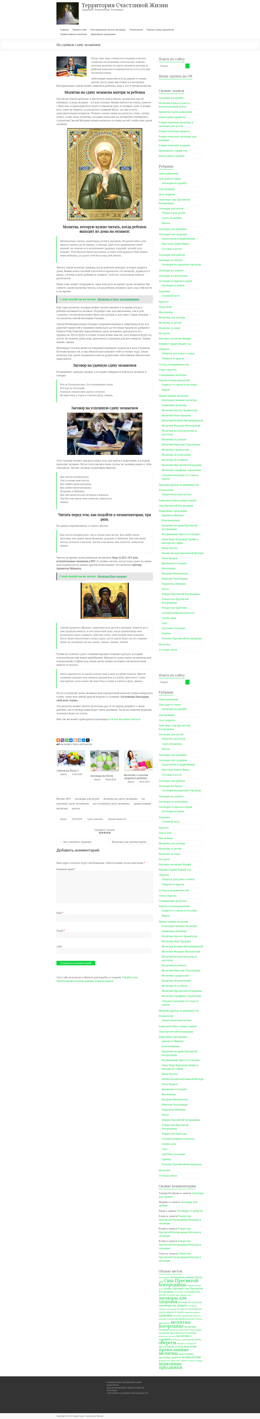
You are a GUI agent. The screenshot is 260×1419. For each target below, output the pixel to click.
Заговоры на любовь (182, 1277)
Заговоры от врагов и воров (175, 281)
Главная (64, 30)
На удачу (164, 333)
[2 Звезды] (102, 832)
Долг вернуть (167, 194)
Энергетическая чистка (176, 494)
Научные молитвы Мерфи (175, 338)
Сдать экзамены (95, 819)
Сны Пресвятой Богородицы (176, 505)
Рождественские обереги (174, 131)
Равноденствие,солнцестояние (178, 500)
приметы (176, 1357)
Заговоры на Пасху (101, 775)
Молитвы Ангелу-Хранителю (179, 410)
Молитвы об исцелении (176, 454)
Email (60, 930)
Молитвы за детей (170, 322)
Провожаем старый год (173, 150)
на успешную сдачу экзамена (111, 803)
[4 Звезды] (107, 832)
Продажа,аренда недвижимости (179, 484)
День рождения (168, 173)
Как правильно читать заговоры (108, 30)
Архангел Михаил (173, 515)
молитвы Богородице (175, 1324)
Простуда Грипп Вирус (176, 243)
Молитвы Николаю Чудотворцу (181, 444)
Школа (166, 223)
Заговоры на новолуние (173, 275)
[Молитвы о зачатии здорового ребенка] (138, 751)
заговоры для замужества (178, 1295)
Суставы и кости (172, 248)
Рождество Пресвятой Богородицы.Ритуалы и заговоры (180, 1219)
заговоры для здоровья (172, 1299)
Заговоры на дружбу (171, 97)
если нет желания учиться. (124, 719)
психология (191, 1357)
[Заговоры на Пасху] (104, 751)
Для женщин (167, 189)
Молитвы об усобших (175, 459)
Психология (136, 30)
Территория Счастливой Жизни (125, 5)
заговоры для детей (87, 798)
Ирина (63, 774)
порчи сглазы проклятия (181, 1346)
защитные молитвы (192, 1312)
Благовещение (171, 520)
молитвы (180, 1318)
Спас (164, 623)
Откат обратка (167, 369)
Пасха (165, 588)
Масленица (166, 312)
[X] (88, 740)
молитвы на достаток (167, 1336)
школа (76, 808)
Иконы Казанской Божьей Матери (183, 553)
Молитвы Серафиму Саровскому (181, 470)
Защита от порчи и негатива (179, 384)
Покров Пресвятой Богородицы (181, 594)
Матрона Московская (175, 573)
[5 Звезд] (109, 832)
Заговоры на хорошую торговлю (181, 264)
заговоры (178, 1292)
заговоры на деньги (173, 1305)
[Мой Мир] (83, 740)
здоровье (166, 1315)
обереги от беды (185, 1343)
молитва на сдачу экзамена (120, 798)
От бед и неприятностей (174, 364)
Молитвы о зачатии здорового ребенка (136, 776)
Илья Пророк (170, 558)
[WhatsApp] (66, 740)
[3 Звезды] (105, 832)
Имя (59, 913)
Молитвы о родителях (175, 449)
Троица (166, 633)
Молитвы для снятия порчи (130, 842)
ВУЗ (68, 798)
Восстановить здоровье (76, 842)
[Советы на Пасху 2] (71, 751)
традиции (199, 1361)
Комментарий (66, 869)
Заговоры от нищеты (190, 1211)
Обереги (164, 349)
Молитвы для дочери (172, 317)
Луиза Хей (165, 307)
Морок (166, 389)
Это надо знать (168, 649)
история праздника (182, 1315)
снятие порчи (187, 1360)
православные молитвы (174, 1351)
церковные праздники (170, 1365)
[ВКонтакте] (71, 740)
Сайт (59, 946)
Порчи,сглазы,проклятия (160, 30)
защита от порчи (175, 1312)
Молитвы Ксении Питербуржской (182, 420)
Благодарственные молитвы (179, 400)
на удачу (196, 1339)
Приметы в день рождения (175, 112)
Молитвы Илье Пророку (176, 415)
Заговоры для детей (171, 208)
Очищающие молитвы (172, 375)
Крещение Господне (174, 563)
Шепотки (164, 644)
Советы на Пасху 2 (68, 770)
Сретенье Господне (173, 628)
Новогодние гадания (171, 156)
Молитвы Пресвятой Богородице (182, 465)
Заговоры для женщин (173, 229)
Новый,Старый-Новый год (175, 343)
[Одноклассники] (58, 740)
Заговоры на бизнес (171, 260)
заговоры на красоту (177, 1309)
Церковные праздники (103, 34)
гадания (167, 1288)
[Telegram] (79, 740)
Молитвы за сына (169, 328)
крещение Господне (167, 1319)
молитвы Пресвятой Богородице (178, 1332)
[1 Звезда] (100, 832)
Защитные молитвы (174, 405)
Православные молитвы (73, 34)
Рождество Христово (174, 607)
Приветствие (79, 30)
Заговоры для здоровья (173, 234)
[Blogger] (75, 740)
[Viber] (62, 740)
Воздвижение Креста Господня (181, 534)
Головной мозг (171, 295)
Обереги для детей (173, 212)
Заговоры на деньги (171, 270)
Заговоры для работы (172, 254)
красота (197, 1315)
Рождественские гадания (174, 145)
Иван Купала (170, 548)
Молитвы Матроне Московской (181, 425)
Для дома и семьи (170, 178)
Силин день (169, 618)
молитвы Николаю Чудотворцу (185, 1329)
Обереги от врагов (173, 358)
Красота (164, 301)
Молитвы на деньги (174, 439)
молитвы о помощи (181, 1339)
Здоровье (164, 291)
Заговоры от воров (173, 285)
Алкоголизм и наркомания (178, 238)
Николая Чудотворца (175, 578)
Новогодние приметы (172, 117)
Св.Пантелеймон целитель (178, 613)
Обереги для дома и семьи (178, 353)
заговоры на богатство (190, 1302)
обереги (167, 1343)
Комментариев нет (117, 819)
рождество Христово (169, 1360)
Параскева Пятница (174, 583)
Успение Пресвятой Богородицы (181, 638)
